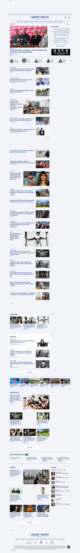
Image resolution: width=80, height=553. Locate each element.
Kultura (42, 21)
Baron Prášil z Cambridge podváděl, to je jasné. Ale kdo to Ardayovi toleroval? (62, 45)
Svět (22, 21)
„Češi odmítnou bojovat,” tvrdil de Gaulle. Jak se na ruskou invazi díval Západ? (61, 41)
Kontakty (23, 539)
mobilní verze (13, 550)
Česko (18, 21)
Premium (55, 21)
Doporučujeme (13, 67)
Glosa (11, 117)
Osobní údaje (45, 539)
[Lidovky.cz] (40, 17)
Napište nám (18, 539)
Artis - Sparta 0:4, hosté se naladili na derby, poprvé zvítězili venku (61, 39)
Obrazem (12, 171)
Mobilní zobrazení (29, 543)
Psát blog (64, 469)
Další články (29, 372)
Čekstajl (11, 128)
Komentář (12, 48)
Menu (69, 18)
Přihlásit (65, 18)
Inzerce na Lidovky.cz (30, 539)
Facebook (41, 543)
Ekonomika (26, 21)
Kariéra (63, 539)
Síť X (46, 543)
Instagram (52, 543)
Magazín (50, 21)
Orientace (36, 21)
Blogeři (59, 469)
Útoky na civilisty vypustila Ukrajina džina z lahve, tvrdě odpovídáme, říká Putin (61, 35)
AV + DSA (59, 539)
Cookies (50, 539)
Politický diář (13, 271)
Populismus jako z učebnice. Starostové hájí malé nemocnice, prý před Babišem (62, 29)
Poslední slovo (13, 339)
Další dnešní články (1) (60, 46)
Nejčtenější (54, 469)
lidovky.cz (40, 535)
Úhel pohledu (13, 99)
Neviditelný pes (17, 455)
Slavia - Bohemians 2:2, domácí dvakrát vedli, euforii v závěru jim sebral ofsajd (62, 32)
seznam (54, 539)
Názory (31, 21)
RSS (35, 543)
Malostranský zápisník (15, 78)
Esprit (12, 467)
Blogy (54, 467)
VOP (40, 539)
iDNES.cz (61, 21)
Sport (46, 21)
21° (68, 24)
